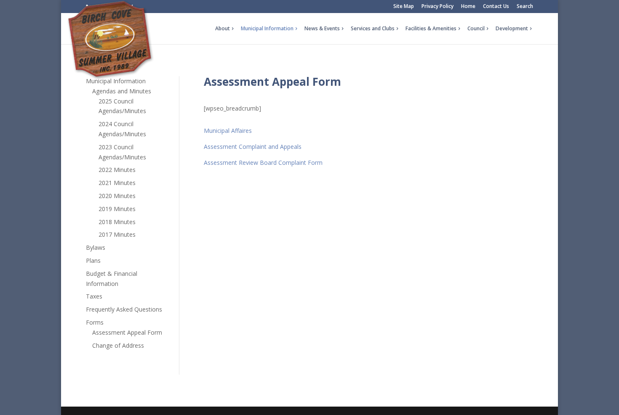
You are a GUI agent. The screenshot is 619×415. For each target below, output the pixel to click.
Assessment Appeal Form (127, 332)
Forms (95, 322)
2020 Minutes (117, 196)
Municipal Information (267, 29)
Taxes (94, 296)
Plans (93, 260)
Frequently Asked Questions (124, 309)
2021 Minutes (117, 183)
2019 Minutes (117, 209)
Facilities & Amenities (431, 29)
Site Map (403, 7)
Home (468, 7)
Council (476, 29)
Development (512, 29)
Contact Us (496, 7)
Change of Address (118, 345)
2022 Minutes (117, 170)
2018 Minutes (117, 222)
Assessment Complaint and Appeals (252, 147)
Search (525, 7)
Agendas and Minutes (121, 91)
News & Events (322, 29)
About (222, 29)
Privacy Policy (438, 7)
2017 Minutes (117, 234)
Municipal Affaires (228, 131)
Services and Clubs (373, 29)
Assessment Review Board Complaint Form (263, 163)
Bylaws (95, 247)
